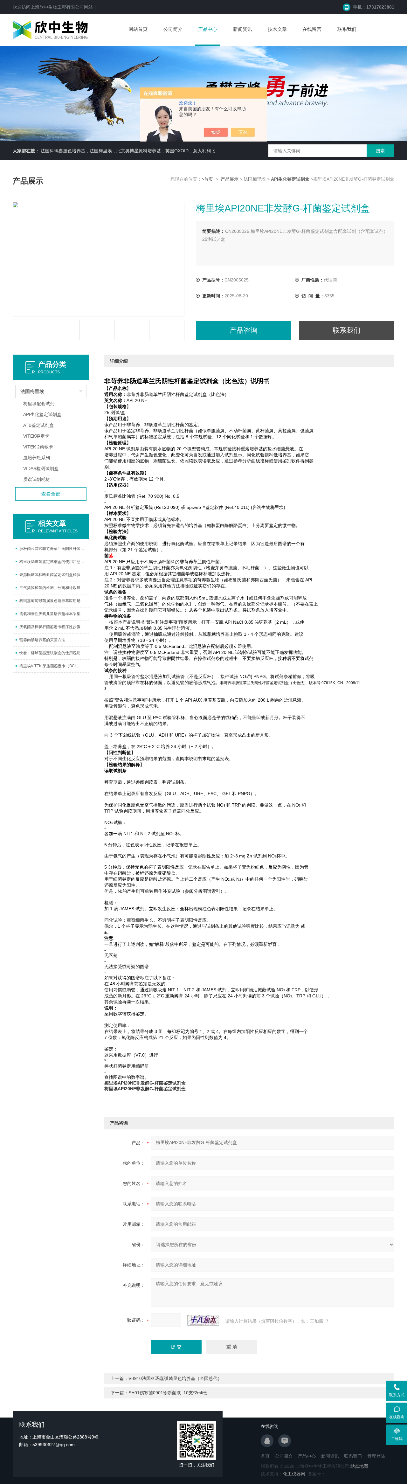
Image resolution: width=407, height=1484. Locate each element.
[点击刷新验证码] (203, 1320)
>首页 (207, 179)
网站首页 (138, 29)
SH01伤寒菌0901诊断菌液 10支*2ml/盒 (168, 1392)
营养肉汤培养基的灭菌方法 (42, 640)
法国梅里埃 (255, 179)
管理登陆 (376, 1456)
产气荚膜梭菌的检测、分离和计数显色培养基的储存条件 (54, 588)
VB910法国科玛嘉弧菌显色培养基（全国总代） (175, 1378)
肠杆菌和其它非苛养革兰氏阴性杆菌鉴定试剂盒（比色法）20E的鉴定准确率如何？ (54, 548)
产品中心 (207, 29)
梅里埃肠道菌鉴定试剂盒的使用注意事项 (53, 561)
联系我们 (346, 29)
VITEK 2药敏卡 (38, 446)
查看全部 (50, 493)
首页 (265, 1456)
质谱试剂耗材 (36, 479)
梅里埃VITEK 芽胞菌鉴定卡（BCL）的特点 (54, 666)
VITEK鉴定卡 (36, 436)
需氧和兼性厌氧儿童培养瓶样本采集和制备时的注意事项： (54, 614)
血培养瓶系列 (36, 457)
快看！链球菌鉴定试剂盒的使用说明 (49, 653)
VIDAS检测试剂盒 (41, 468)
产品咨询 (244, 330)
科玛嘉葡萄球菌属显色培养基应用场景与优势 (54, 601)
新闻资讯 (242, 29)
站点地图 (359, 1466)
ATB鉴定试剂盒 (38, 425)
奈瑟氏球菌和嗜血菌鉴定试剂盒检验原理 (53, 574)
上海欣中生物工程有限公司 (57, 7)
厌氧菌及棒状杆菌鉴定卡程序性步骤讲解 (53, 627)
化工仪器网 (294, 1473)
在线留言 (311, 29)
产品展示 (229, 179)
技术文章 (277, 29)
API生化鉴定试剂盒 (42, 414)
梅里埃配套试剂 (38, 403)
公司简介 (173, 29)
